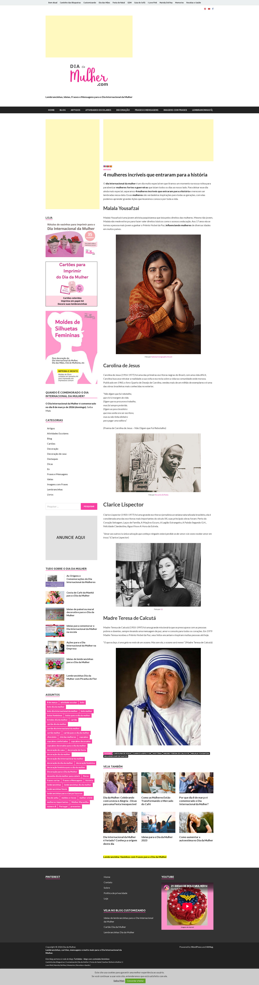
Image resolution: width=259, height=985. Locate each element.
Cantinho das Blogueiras (70, 3)
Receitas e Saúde (193, 3)
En (48, 469)
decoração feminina (85, 763)
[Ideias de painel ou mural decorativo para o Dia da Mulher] (55, 609)
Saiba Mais (118, 980)
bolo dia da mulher (55, 707)
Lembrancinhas (201, 110)
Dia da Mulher (83, 962)
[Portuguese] (107, 166)
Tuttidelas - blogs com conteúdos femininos (91, 959)
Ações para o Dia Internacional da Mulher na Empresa (81, 645)
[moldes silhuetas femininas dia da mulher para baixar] (71, 383)
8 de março (52, 702)
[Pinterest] (205, 8)
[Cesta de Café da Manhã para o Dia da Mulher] (55, 592)
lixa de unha (52, 798)
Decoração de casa (56, 453)
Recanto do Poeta (161, 495)
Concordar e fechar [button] (135, 981)
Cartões (51, 443)
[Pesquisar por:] (71, 506)
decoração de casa (55, 750)
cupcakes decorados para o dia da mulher (66, 745)
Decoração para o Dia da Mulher (62, 772)
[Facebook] (212, 8)
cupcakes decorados (81, 741)
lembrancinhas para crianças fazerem (64, 793)
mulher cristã (85, 798)
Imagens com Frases (175, 110)
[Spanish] (110, 166)
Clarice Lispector (142, 753)
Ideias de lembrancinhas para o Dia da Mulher (80, 661)
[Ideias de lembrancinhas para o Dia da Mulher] (55, 659)
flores (86, 776)
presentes (75, 806)
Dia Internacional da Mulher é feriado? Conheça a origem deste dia (120, 840)
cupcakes (83, 737)
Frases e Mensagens (146, 110)
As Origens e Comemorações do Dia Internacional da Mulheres (81, 578)
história (157, 753)
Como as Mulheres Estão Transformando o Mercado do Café (157, 801)
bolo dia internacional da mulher (62, 711)
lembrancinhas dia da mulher (77, 785)
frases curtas (53, 780)
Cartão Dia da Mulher (115, 926)
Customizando (89, 3)
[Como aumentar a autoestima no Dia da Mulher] (196, 833)
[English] (104, 166)
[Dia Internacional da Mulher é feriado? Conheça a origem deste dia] (120, 833)
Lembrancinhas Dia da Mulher (119, 932)
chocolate (52, 737)
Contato (108, 882)
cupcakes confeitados (57, 741)
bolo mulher (86, 711)
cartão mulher (53, 733)
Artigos (75, 110)
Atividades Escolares (98, 110)
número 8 (51, 806)
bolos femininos (54, 715)
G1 (162, 609)
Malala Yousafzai (200, 753)
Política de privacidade (115, 893)
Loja (106, 898)
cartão (74, 720)
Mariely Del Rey (166, 3)
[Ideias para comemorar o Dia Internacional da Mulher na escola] (55, 626)
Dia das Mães (104, 3)
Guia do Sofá (139, 3)
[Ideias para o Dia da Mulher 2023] (158, 833)
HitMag (209, 947)
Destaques (52, 458)
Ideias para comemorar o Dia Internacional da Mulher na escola (82, 628)
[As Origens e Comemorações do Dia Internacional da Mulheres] (55, 576)
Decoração (123, 110)
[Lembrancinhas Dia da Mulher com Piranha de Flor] (55, 675)
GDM (130, 3)
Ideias (50, 479)
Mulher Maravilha (79, 802)
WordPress (196, 947)
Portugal (63, 806)
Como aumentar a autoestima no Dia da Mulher (196, 838)
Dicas (50, 463)
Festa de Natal (119, 3)
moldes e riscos (68, 798)
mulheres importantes (115, 756)
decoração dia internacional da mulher (65, 758)
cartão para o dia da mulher (76, 733)
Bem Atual (52, 3)
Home (51, 110)
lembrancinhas (54, 785)
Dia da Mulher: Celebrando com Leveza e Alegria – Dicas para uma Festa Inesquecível (120, 801)
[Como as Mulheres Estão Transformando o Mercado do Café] (158, 794)
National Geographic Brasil (161, 357)
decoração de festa (77, 750)
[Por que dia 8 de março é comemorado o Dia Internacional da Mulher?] (196, 794)
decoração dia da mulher (58, 754)
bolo (82, 702)
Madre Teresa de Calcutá (176, 753)
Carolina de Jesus (122, 753)
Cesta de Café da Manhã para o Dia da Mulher (80, 594)
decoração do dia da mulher (60, 763)
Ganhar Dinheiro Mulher (112, 962)
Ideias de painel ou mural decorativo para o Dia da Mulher (80, 612)
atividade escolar (69, 702)
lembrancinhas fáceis (57, 789)
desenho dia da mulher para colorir (63, 776)
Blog (63, 110)
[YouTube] (209, 8)
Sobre (107, 887)
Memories (179, 3)
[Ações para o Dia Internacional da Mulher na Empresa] (55, 642)
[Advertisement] (89, 36)
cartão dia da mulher (56, 724)
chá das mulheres (68, 737)
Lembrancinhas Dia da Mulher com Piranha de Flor (82, 677)
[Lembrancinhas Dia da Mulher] (71, 256)
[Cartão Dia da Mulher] (71, 305)
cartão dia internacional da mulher (63, 728)
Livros (50, 494)
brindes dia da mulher (57, 720)
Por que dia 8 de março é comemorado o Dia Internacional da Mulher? (194, 801)
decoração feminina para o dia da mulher (66, 767)
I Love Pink (152, 3)
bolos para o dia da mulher (77, 715)
